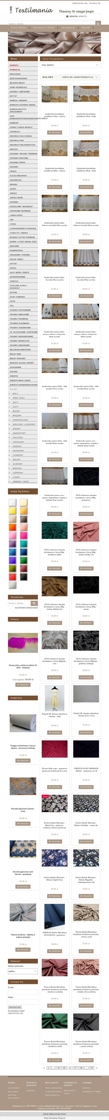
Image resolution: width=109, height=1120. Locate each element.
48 (81, 1068)
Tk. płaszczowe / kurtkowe (24, 332)
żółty (15, 402)
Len (11, 220)
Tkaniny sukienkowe (20, 328)
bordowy (17, 468)
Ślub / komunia (17, 297)
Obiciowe (14, 246)
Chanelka (15, 132)
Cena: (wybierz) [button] (48, 65)
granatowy (18, 451)
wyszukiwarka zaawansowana (26, 608)
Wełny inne (15, 354)
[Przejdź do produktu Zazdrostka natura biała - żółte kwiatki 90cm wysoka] (55, 425)
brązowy (17, 416)
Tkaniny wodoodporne (21, 336)
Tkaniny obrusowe (19, 314)
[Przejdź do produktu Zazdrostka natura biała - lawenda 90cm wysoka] (86, 262)
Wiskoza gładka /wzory (22, 363)
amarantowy (19, 433)
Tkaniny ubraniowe (20, 345)
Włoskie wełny (17, 83)
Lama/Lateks (16, 215)
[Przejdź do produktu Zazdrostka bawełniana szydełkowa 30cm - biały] (86, 98)
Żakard (14, 372)
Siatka (13, 268)
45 (64, 1068)
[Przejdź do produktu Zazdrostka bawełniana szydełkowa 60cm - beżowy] (55, 153)
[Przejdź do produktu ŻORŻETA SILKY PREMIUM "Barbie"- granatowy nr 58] (86, 753)
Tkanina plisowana (19, 323)
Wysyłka (31, 1090)
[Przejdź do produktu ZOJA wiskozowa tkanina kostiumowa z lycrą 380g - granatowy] (86, 480)
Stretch (14, 281)
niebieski (17, 446)
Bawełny (14, 123)
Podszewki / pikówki (20, 255)
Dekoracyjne (17, 140)
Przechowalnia (52, 1095)
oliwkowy (18, 464)
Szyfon (13, 292)
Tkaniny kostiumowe (20, 310)
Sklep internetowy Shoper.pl (54, 1118)
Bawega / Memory (18, 100)
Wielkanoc (15, 74)
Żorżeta (14, 376)
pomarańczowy (20, 420)
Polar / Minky (17, 259)
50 (92, 1068)
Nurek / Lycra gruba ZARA (23, 242)
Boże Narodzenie (18, 78)
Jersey (13, 193)
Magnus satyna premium (22, 237)
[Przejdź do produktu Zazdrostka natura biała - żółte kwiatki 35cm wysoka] (55, 371)
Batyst (13, 96)
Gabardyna (16, 180)
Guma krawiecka (18, 87)
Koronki (14, 202)
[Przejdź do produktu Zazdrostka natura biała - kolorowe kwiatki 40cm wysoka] (55, 207)
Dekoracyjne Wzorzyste (22, 145)
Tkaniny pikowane (19, 319)
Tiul (12, 306)
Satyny (13, 264)
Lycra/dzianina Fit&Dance (23, 228)
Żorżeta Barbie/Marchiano (23, 385)
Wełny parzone (17, 358)
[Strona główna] (52, 9)
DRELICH (14, 149)
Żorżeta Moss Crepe (20, 380)
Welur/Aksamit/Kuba (20, 350)
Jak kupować (14, 1088)
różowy (17, 429)
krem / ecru (19, 398)
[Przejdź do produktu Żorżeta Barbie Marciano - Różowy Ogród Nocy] (55, 862)
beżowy (16, 411)
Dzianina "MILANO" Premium (23, 154)
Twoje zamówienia (53, 1088)
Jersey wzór (16, 198)
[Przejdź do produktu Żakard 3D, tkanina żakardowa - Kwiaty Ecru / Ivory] (86, 698)
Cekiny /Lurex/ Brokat (21, 127)
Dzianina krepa (17, 162)
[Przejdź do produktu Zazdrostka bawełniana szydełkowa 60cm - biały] (86, 153)
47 (75, 1068)
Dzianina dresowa (19, 158)
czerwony (18, 473)
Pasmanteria (16, 250)
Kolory (13, 389)
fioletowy (18, 438)
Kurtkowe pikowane (20, 211)
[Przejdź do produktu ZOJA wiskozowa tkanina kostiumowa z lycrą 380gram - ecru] (55, 643)
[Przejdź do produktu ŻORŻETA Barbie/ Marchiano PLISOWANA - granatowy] (55, 917)
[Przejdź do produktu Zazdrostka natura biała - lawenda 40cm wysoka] (55, 262)
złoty (15, 407)
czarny (16, 477)
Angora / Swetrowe (20, 92)
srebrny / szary (21, 482)
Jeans (13, 189)
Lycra (13, 224)
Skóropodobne (17, 277)
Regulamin (13, 1091)
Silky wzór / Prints (19, 272)
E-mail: (11, 987)
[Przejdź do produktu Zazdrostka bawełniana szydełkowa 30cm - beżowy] (55, 98)
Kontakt (86, 1088)
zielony (16, 460)
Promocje (15, 70)
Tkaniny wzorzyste (20, 341)
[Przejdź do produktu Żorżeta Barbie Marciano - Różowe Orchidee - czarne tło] (86, 807)
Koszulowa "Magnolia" (21, 206)
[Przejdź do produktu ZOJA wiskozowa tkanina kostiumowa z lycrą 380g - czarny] (86, 589)
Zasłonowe (15, 367)
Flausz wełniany (18, 176)
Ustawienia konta (53, 1091)
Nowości (14, 65)
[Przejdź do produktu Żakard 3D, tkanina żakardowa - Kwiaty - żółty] (55, 698)
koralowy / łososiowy (24, 424)
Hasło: (10, 997)
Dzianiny (14, 167)
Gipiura (13, 184)
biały (15, 394)
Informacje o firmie (91, 1091)
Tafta (12, 301)
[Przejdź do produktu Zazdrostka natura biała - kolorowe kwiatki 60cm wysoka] (86, 207)
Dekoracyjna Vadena (21, 136)
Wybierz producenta (15, 966)
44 (58, 1068)
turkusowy (18, 442)
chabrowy (18, 455)
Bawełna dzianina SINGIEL (23, 105)
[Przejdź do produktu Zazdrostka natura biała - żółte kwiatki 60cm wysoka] (86, 371)
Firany (13, 171)
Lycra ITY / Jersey (19, 233)
